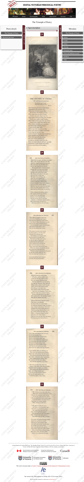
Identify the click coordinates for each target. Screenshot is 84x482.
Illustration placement (8, 37)
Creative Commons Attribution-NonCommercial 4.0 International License (51, 466)
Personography (34, 16)
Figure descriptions (34, 28)
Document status (68, 50)
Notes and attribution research (71, 53)
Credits (66, 40)
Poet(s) (66, 37)
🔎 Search (15, 16)
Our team (63, 16)
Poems (24, 16)
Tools (43, 16)
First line (66, 47)
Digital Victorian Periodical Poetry (42, 5)
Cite (71, 16)
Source (66, 44)
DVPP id (66, 56)
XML (65, 60)
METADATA (60, 33)
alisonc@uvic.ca (52, 479)
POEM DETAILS (24, 36)
